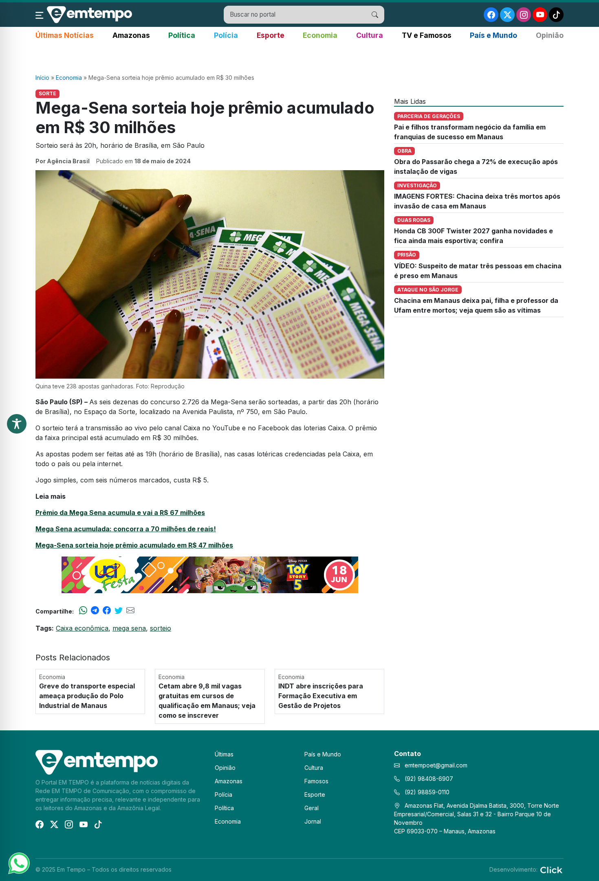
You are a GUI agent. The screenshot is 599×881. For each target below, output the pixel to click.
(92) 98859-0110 (426, 792)
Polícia (226, 35)
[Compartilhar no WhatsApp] (83, 611)
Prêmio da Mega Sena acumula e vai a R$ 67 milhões (120, 512)
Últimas (224, 754)
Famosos (316, 781)
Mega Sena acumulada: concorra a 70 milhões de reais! (125, 529)
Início (42, 77)
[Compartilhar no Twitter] (119, 611)
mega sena (129, 628)
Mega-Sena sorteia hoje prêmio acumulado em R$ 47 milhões (134, 545)
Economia (320, 35)
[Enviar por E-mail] (130, 611)
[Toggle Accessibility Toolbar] (16, 423)
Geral (311, 807)
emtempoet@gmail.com (436, 765)
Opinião (550, 35)
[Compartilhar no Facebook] (107, 611)
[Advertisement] (299, 57)
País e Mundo (493, 35)
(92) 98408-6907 (428, 778)
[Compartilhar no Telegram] (95, 611)
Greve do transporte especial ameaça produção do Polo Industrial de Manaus (87, 696)
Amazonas (131, 35)
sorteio (160, 628)
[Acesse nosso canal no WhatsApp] (18, 863)
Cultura (369, 35)
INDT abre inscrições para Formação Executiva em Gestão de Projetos (320, 696)
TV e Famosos (426, 35)
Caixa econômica (82, 628)
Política (181, 35)
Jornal (312, 821)
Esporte (270, 35)
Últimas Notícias (64, 35)
